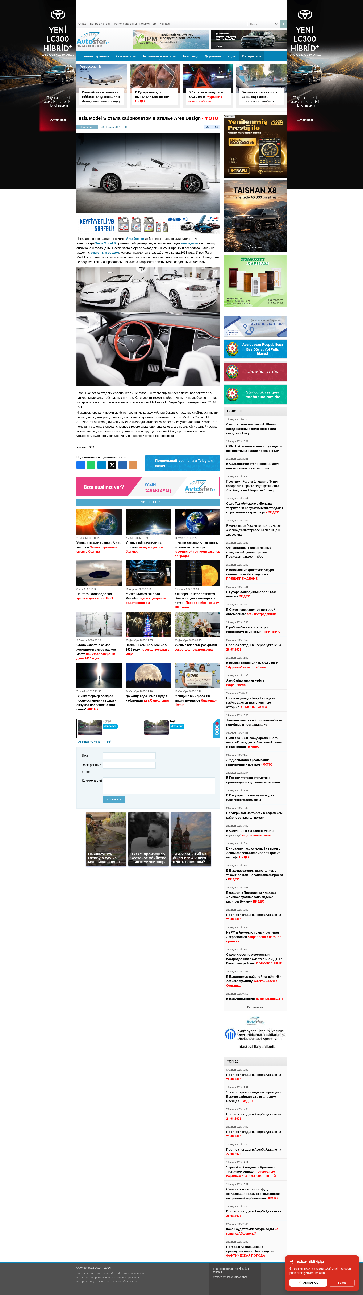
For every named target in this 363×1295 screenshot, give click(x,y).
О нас (82, 23)
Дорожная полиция (220, 56)
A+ (216, 127)
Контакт (165, 23)
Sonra (342, 1282)
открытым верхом (105, 252)
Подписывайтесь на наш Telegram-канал (184, 463)
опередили (189, 243)
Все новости (255, 1007)
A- (207, 127)
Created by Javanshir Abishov (230, 1277)
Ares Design (135, 238)
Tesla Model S (105, 243)
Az (276, 23)
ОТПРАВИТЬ (114, 799)
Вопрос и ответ (100, 23)
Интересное (251, 56)
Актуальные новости (159, 57)
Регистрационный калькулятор (135, 23)
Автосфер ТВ (90, 66)
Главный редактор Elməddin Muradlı (231, 1270)
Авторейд (190, 56)
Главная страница (94, 56)
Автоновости (125, 56)
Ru (283, 23)
